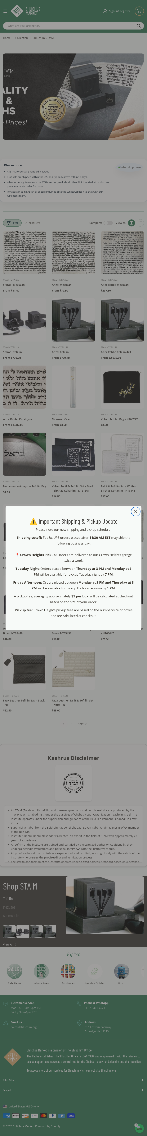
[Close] (136, 511)
